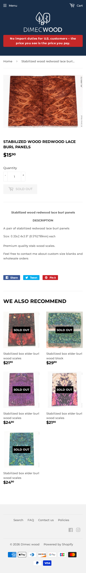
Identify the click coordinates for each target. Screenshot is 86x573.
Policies (63, 520)
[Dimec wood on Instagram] (78, 530)
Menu (13, 5)
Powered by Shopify (58, 544)
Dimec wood (30, 544)
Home (7, 61)
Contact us (46, 520)
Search (18, 520)
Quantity (10, 168)
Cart (79, 5)
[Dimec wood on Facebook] (70, 530)
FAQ (31, 520)
